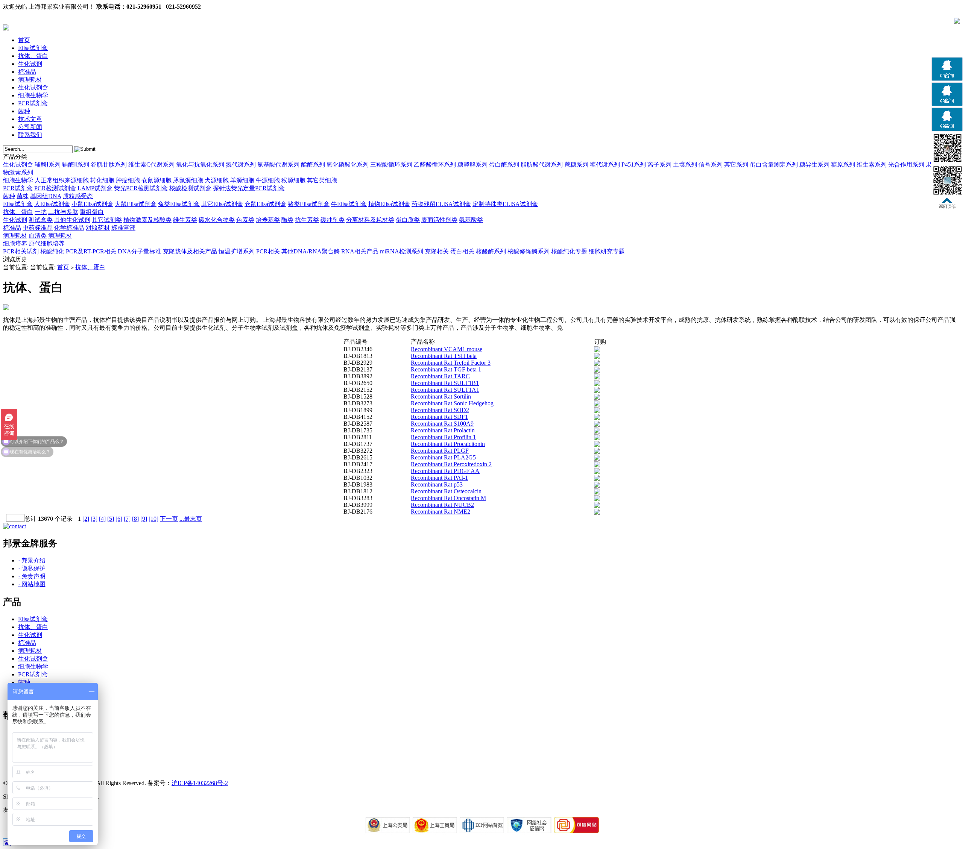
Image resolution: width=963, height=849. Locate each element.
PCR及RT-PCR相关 (91, 251)
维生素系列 (872, 164)
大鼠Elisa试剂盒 (135, 204)
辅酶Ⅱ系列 (75, 164)
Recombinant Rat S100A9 (442, 423)
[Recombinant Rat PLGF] (597, 452)
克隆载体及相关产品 (190, 251)
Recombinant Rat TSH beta (444, 356)
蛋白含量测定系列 (774, 164)
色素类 (245, 220)
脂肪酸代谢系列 (542, 164)
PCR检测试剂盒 (55, 188)
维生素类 (185, 220)
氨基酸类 (471, 220)
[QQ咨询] (947, 79)
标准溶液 (123, 227)
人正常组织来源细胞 (62, 180)
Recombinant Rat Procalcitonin (448, 444)
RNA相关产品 (359, 251)
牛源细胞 (268, 180)
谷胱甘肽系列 (109, 164)
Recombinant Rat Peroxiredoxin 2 (451, 464)
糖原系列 (843, 164)
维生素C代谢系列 (151, 164)
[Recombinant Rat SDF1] (597, 418)
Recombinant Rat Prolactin (443, 430)
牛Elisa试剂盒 (349, 204)
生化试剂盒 (33, 87)
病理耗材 (30, 79)
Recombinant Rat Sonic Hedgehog (452, 403)
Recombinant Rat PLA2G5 (443, 457)
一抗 (41, 212)
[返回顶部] (947, 206)
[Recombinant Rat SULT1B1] (597, 384)
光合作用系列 (906, 164)
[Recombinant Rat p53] (597, 485)
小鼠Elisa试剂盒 (92, 204)
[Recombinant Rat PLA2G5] (597, 458)
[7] (127, 518)
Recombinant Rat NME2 (440, 511)
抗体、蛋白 (33, 56)
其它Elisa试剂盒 (222, 204)
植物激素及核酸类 (147, 220)
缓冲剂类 (332, 220)
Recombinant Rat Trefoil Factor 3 (451, 362)
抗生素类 (307, 220)
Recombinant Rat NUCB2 (442, 505)
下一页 (169, 518)
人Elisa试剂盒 (52, 204)
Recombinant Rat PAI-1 (439, 478)
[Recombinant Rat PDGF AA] (597, 472)
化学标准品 (69, 227)
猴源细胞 (293, 180)
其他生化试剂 (72, 220)
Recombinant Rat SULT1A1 (445, 390)
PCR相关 (268, 251)
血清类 (38, 235)
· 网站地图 (32, 584)
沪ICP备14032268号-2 (200, 783)
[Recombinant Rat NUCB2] (597, 506)
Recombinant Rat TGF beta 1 (446, 369)
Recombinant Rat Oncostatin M (448, 498)
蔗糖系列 (576, 164)
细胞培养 (15, 243)
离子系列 (659, 164)
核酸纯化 (52, 251)
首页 (24, 40)
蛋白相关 (462, 251)
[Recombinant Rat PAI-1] (597, 479)
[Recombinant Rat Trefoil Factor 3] (597, 364)
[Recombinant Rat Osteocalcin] (597, 492)
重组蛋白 (92, 212)
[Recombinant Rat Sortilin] (597, 397)
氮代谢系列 (241, 164)
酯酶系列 (313, 164)
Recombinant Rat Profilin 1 (443, 437)
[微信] (947, 162)
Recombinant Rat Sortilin (441, 396)
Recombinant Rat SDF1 (439, 417)
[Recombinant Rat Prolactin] (597, 431)
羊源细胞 (242, 180)
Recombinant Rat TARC (440, 376)
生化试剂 (30, 64)
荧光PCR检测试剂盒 (141, 188)
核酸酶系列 (491, 251)
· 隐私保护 (32, 568)
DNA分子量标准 (139, 251)
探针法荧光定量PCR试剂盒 (249, 188)
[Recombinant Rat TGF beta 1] (597, 370)
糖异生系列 (814, 164)
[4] (102, 518)
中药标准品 (38, 227)
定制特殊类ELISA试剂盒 (505, 204)
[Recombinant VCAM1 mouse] (597, 350)
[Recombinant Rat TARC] (597, 377)
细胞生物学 (33, 95)
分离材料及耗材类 (370, 220)
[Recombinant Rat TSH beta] (597, 357)
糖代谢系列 (605, 164)
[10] (153, 518)
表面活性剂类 (439, 220)
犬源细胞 (217, 180)
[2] (85, 518)
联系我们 (30, 135)
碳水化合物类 (217, 220)
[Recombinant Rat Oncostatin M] (597, 499)
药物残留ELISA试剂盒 (441, 204)
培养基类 (268, 220)
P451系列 (633, 164)
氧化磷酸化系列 (348, 164)
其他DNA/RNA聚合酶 (310, 251)
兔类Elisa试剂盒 (179, 204)
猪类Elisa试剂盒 (309, 204)
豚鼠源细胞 (188, 180)
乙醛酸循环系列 (435, 164)
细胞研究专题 (607, 251)
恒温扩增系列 (237, 251)
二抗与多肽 (63, 212)
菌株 (23, 196)
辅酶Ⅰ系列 (48, 164)
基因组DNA (45, 196)
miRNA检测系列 (401, 251)
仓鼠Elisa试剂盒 (265, 204)
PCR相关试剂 (21, 251)
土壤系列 (685, 164)
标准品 (27, 71)
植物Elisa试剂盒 (389, 204)
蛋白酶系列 (504, 164)
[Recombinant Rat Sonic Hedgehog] (597, 404)
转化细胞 (102, 180)
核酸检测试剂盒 (190, 188)
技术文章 (30, 119)
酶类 (287, 220)
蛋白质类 (408, 220)
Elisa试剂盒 (33, 48)
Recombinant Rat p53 (437, 484)
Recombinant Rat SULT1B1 (445, 383)
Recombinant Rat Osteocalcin (446, 491)
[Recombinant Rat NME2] (597, 512)
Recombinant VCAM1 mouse (446, 349)
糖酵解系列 (472, 164)
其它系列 (736, 164)
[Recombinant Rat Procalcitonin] (597, 445)
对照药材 (98, 227)
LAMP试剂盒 (94, 188)
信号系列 (711, 164)
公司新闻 (30, 127)
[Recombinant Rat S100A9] (597, 424)
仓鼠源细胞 (156, 180)
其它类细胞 (322, 180)
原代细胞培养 (47, 243)
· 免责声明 (32, 576)
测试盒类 (41, 220)
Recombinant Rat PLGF (440, 450)
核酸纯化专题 (569, 251)
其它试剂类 (107, 220)
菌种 (24, 111)
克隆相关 (437, 251)
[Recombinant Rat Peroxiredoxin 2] (597, 465)
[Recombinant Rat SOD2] (597, 411)
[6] (118, 518)
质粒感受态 (78, 196)
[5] (110, 518)
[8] (135, 518)
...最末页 (190, 518)
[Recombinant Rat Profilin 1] (597, 438)
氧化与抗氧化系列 (200, 164)
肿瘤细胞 (128, 180)
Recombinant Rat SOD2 (440, 410)
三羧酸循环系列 (391, 164)
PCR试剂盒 (33, 103)
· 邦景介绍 (32, 560)
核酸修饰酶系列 (528, 251)
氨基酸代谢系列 (278, 164)
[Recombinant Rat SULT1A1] (597, 391)
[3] (94, 518)
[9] (143, 518)
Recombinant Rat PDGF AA (445, 471)
